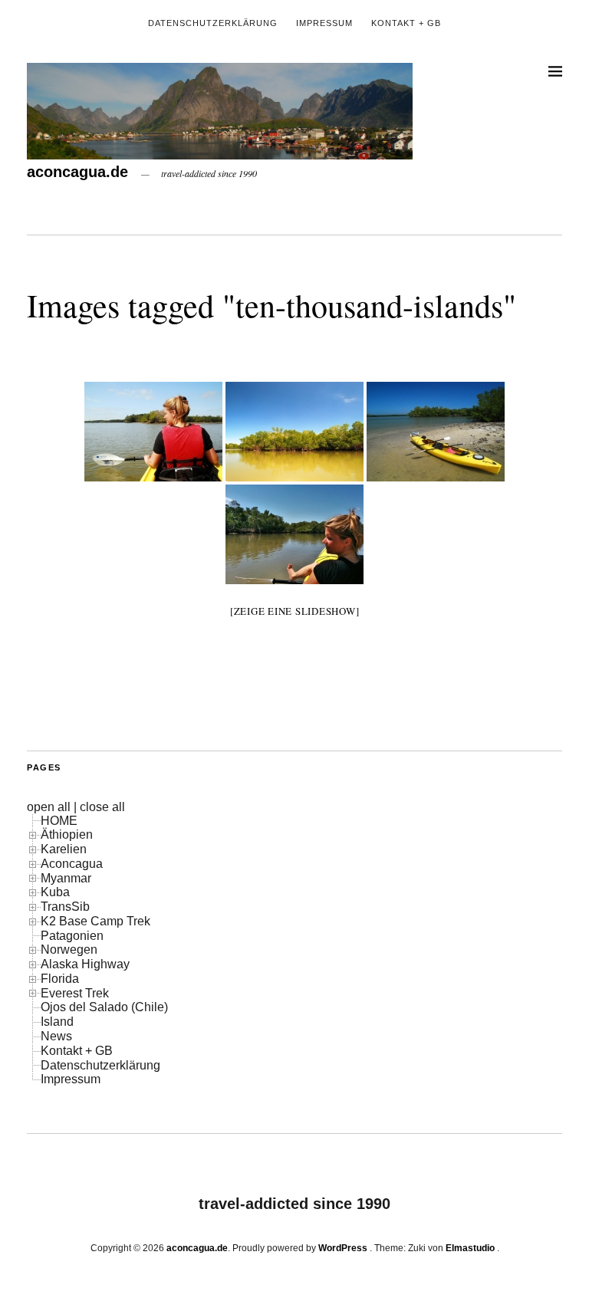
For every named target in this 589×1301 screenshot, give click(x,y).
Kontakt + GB (406, 23)
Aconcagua (72, 863)
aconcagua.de (77, 171)
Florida (60, 978)
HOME (59, 820)
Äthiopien (67, 834)
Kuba (55, 892)
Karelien (64, 849)
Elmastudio (470, 1248)
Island (57, 1021)
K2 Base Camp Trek (95, 921)
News (56, 1036)
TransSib (65, 906)
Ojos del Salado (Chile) (104, 1007)
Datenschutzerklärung (213, 23)
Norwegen (69, 949)
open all (49, 806)
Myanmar (66, 878)
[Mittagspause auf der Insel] (436, 431)
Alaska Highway (85, 964)
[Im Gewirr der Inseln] (294, 431)
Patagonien (72, 935)
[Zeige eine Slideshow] (295, 611)
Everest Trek (75, 993)
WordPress (342, 1248)
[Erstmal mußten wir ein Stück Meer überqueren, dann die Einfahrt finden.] (153, 431)
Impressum (324, 23)
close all (102, 806)
